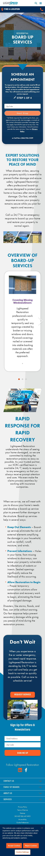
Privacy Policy (22, 807)
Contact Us (9, 781)
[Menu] (40, 3)
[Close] (42, 828)
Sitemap (22, 813)
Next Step (22, 113)
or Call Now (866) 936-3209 (22, 138)
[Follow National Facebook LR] (26, 770)
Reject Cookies (31, 846)
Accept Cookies (14, 846)
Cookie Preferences (22, 822)
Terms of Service (22, 810)
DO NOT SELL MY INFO (22, 816)
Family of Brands (11, 787)
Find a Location (12, 9)
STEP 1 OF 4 (24, 98)
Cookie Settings (22, 852)
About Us (8, 793)
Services (8, 800)
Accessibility (22, 819)
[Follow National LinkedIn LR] (20, 770)
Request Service (22, 695)
